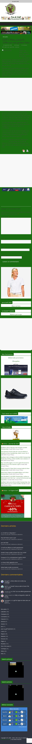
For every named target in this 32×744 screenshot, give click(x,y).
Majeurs (3, 634)
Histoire (3, 624)
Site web (3, 255)
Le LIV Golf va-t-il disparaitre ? (8, 533)
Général (3, 621)
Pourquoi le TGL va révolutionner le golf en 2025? (13, 557)
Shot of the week (5, 646)
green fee (12, 47)
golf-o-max (7, 47)
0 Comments (24, 45)
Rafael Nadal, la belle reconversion (9, 567)
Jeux (2, 626)
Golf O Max (5, 141)
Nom (2, 239)
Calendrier (3, 611)
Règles (2, 641)
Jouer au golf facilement (7, 629)
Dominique (7, 600)
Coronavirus (4, 616)
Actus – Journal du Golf (11, 444)
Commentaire (5, 217)
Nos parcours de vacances (10, 196)
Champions (4, 614)
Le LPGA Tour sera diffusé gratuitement (21, 591)
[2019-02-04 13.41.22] (13, 663)
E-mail (3, 248)
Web (2, 653)
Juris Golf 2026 (4, 542)
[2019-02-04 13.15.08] (19, 664)
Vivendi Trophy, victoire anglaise (19, 203)
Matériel (3, 636)
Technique (3, 648)
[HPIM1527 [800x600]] (13, 686)
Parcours (3, 639)
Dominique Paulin (5, 739)
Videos (2, 651)
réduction (17, 47)
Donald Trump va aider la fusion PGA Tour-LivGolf (13, 552)
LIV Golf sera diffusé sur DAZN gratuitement (12, 547)
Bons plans (5, 36)
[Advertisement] (16, 94)
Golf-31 (6, 586)
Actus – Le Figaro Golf (10, 490)
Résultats (3, 643)
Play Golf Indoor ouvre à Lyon (8, 537)
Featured (3, 619)
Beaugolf (7, 581)
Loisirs (2, 631)
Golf (3, 47)
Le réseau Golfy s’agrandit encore (9, 562)
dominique (16, 45)
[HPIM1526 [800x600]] (19, 686)
